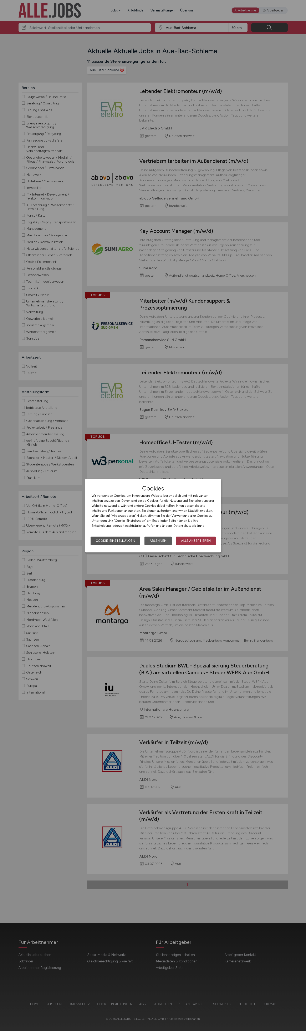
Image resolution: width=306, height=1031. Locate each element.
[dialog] (153, 515)
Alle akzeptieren (196, 541)
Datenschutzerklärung (188, 526)
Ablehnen (158, 541)
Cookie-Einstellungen (115, 541)
